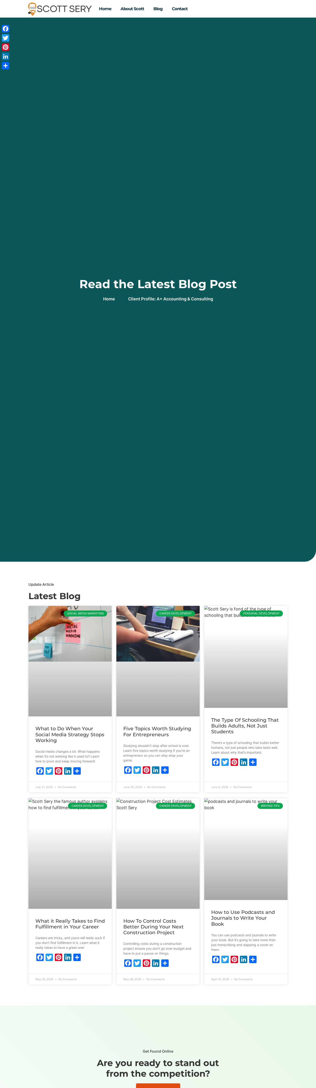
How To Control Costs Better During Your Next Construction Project (153, 926)
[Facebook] (5, 28)
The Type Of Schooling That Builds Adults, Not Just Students (245, 725)
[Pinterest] (5, 47)
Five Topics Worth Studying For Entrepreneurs (157, 731)
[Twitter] (5, 38)
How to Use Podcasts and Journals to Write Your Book (243, 918)
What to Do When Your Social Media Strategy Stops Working (69, 734)
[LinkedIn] (5, 56)
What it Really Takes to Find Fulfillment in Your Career (70, 924)
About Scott (132, 8)
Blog (158, 8)
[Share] (5, 65)
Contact (180, 8)
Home (105, 8)
